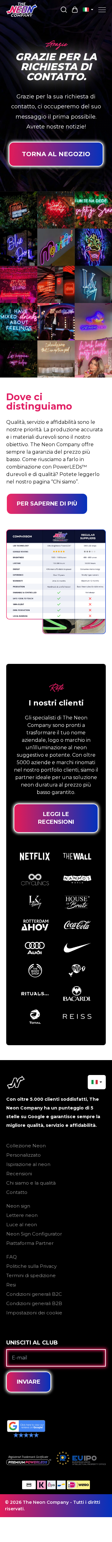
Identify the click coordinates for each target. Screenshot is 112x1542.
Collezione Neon (26, 1146)
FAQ (11, 1257)
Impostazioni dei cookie (34, 1313)
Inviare (28, 1381)
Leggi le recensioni (56, 818)
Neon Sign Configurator (34, 1234)
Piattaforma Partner (30, 1243)
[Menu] (102, 9)
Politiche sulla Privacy (31, 1266)
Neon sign (18, 1206)
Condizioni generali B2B (34, 1303)
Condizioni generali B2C (34, 1294)
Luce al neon (21, 1224)
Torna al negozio (56, 154)
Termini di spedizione (31, 1275)
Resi (11, 1285)
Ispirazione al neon (28, 1164)
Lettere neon (22, 1215)
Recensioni (19, 1174)
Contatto (16, 1192)
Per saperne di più (47, 503)
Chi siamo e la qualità (31, 1183)
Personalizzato (23, 1155)
